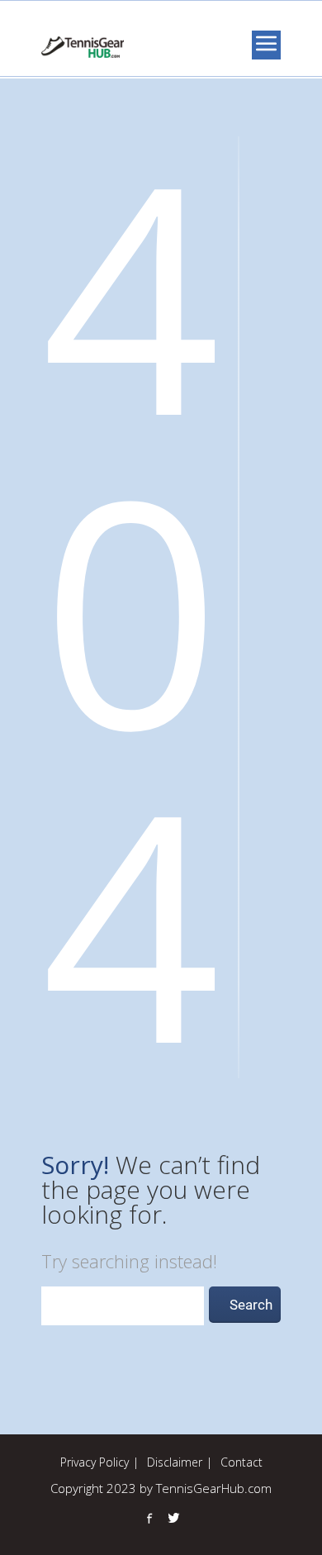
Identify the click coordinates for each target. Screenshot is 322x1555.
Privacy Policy (94, 1462)
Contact (241, 1462)
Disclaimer (174, 1462)
